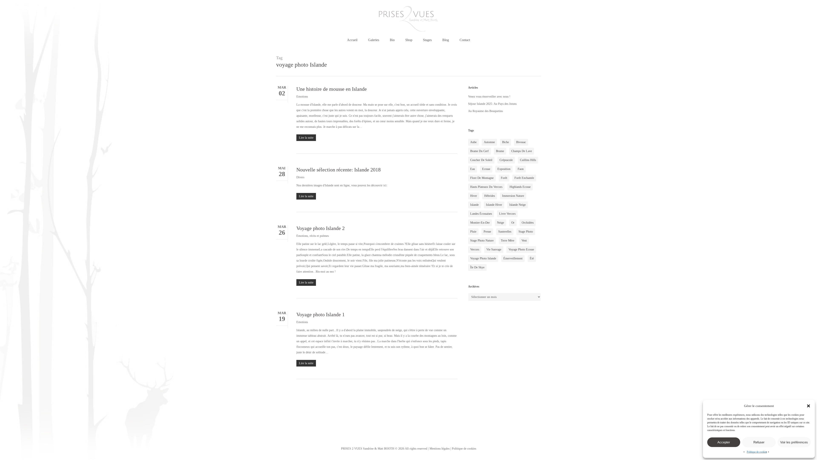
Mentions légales (440, 448)
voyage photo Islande (483, 258)
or (512, 222)
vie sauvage (493, 249)
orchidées (528, 222)
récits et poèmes (319, 235)
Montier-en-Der (480, 222)
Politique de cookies (757, 451)
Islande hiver (494, 204)
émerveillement (513, 258)
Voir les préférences (794, 442)
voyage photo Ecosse (521, 249)
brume (500, 151)
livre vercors (507, 213)
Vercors (474, 249)
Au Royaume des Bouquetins (485, 111)
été (532, 258)
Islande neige (517, 204)
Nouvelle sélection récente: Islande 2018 (338, 169)
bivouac (521, 142)
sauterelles (504, 231)
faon (521, 169)
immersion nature (513, 195)
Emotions (302, 96)
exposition (503, 169)
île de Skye (477, 267)
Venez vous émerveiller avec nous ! (489, 96)
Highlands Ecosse (520, 186)
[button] (808, 406)
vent (524, 240)
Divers (300, 177)
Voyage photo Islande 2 (320, 228)
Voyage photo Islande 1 (320, 314)
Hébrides (489, 195)
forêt (504, 178)
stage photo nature (482, 240)
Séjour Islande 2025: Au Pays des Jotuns (492, 103)
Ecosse (486, 169)
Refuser (758, 442)
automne (489, 142)
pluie (473, 231)
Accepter (723, 442)
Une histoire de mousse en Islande (331, 89)
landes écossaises (481, 213)
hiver (473, 195)
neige (500, 222)
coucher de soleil (481, 160)
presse (487, 231)
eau (472, 169)
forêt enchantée (524, 178)
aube (473, 142)
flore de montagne (482, 178)
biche (505, 142)
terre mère (507, 240)
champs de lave (521, 151)
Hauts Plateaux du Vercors (486, 186)
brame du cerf (479, 151)
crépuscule (506, 160)
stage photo (525, 231)
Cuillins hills (528, 160)
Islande (474, 204)
